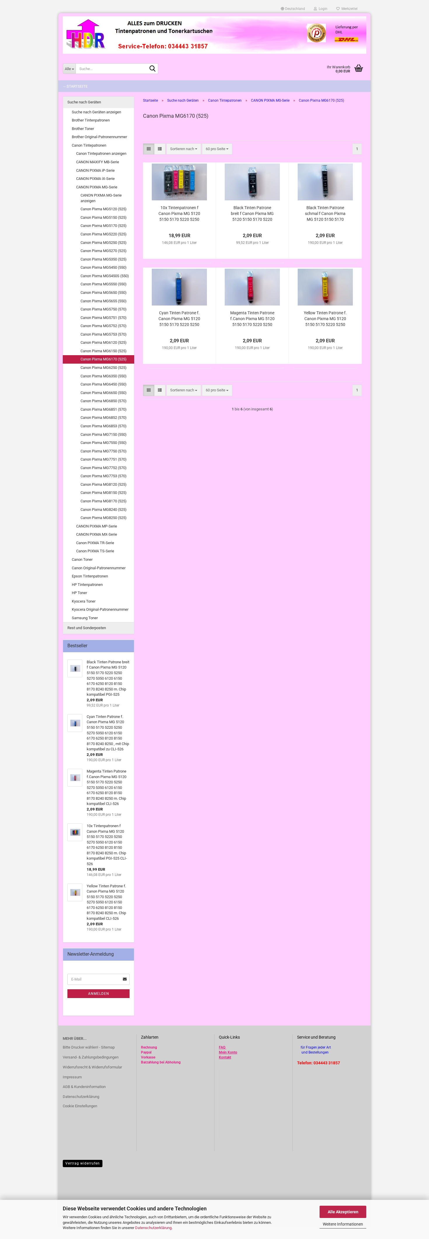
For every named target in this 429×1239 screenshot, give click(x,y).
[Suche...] (152, 69)
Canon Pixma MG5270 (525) (104, 251)
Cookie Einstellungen (80, 1106)
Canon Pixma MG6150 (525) (104, 351)
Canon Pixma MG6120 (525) (104, 342)
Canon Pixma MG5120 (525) (104, 209)
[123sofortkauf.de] (214, 35)
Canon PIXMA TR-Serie (95, 543)
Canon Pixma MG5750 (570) (104, 309)
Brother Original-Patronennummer (99, 137)
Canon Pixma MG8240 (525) (104, 509)
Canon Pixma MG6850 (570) (104, 401)
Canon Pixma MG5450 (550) (104, 267)
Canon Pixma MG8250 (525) (104, 518)
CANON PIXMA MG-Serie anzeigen (101, 198)
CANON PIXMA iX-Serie (95, 178)
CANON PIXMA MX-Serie (96, 534)
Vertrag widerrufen (82, 1163)
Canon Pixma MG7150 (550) (104, 434)
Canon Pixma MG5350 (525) (104, 259)
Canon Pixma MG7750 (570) (104, 451)
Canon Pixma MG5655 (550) (104, 301)
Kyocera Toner (83, 601)
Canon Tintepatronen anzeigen (101, 153)
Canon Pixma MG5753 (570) (104, 334)
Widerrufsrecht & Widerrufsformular (92, 1067)
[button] (292, 8)
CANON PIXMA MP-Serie (96, 526)
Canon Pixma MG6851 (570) (104, 409)
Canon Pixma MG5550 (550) (104, 284)
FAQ (222, 1047)
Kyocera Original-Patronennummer (100, 609)
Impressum (72, 1077)
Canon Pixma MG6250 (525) (104, 367)
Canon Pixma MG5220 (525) (104, 234)
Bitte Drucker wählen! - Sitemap (89, 1047)
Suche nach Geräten (84, 102)
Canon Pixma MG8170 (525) (104, 501)
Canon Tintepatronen (89, 145)
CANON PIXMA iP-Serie (95, 170)
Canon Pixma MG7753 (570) (104, 476)
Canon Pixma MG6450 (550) (104, 384)
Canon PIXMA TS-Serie (95, 551)
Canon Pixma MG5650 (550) (104, 292)
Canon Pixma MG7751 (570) (104, 459)
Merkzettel (349, 9)
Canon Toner (82, 559)
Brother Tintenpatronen (91, 120)
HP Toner (79, 593)
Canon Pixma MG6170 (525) (104, 359)
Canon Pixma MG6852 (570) (104, 417)
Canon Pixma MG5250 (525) (104, 242)
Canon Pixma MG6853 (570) (104, 426)
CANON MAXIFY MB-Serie (97, 162)
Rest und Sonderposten (86, 628)
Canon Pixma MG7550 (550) (104, 442)
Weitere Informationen (343, 1224)
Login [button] (322, 9)
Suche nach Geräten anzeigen (96, 112)
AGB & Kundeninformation (84, 1086)
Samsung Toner (85, 618)
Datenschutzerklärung (153, 1228)
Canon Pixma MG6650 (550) (104, 393)
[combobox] (183, 149)
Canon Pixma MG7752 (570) (104, 468)
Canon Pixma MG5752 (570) (104, 326)
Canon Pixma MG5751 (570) (104, 317)
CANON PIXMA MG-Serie (96, 187)
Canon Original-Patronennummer (98, 568)
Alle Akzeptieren (343, 1212)
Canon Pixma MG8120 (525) (104, 484)
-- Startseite (75, 86)
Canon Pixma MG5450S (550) (105, 276)
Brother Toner (83, 128)
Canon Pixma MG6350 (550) (104, 376)
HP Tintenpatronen (87, 584)
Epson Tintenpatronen (90, 576)
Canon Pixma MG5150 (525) (104, 217)
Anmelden (98, 994)
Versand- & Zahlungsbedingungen (90, 1057)
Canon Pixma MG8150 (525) (104, 492)
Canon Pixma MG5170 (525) (104, 225)
